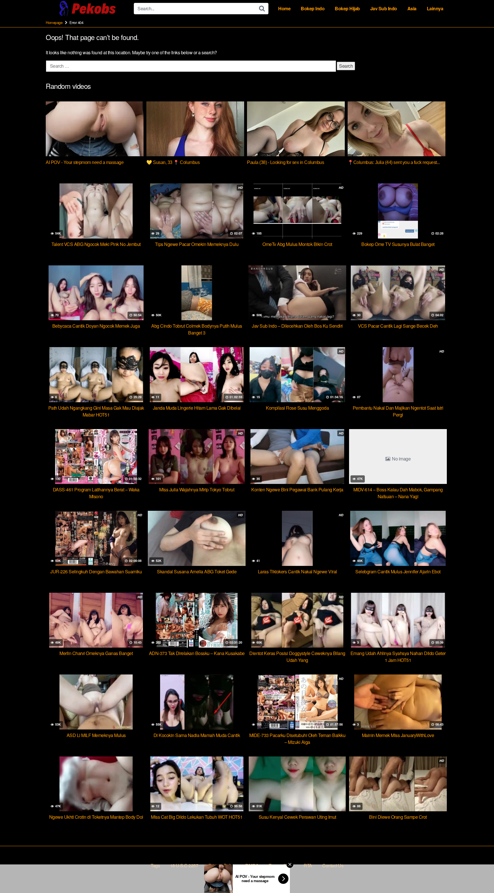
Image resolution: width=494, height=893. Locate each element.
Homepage (54, 22)
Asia (412, 8)
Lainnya (435, 8)
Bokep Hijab (347, 8)
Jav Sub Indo (383, 8)
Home (284, 8)
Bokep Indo (312, 8)
